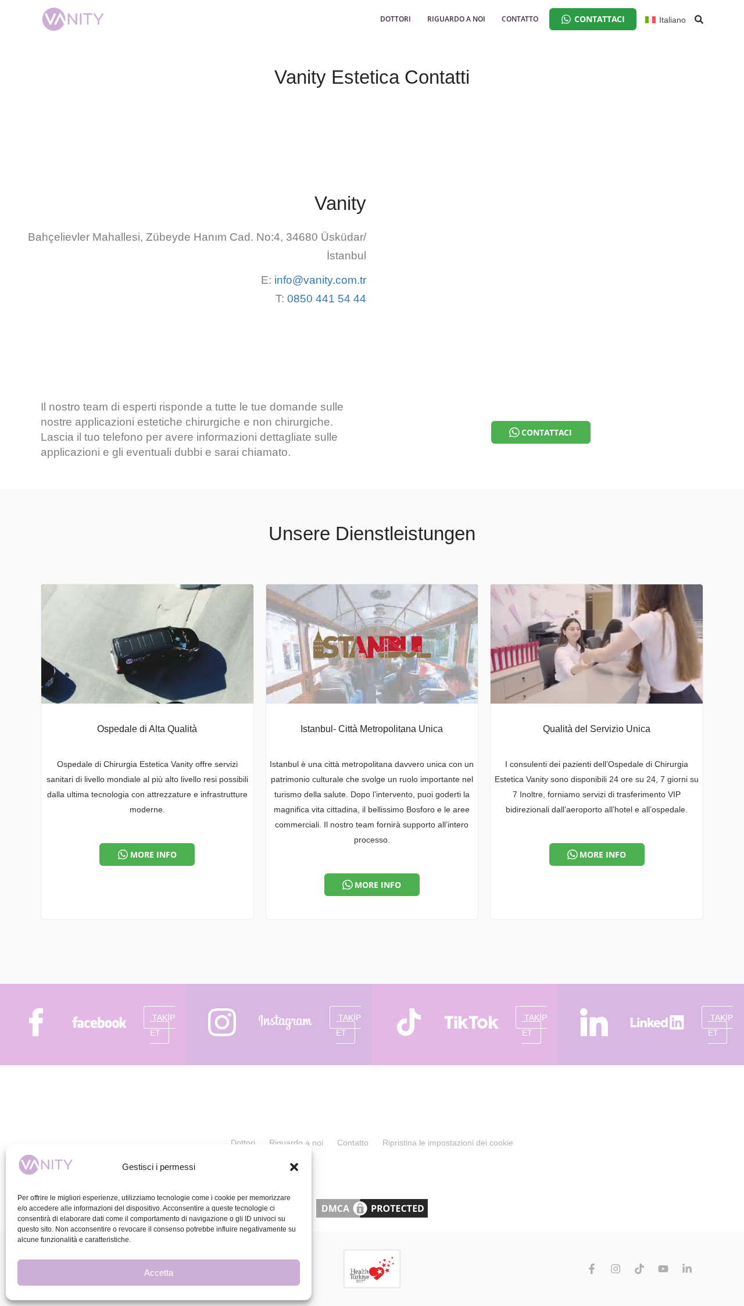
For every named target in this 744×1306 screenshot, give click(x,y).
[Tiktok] (639, 1268)
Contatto (354, 1142)
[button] (294, 1167)
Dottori (243, 1142)
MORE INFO (153, 854)
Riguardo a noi (296, 1142)
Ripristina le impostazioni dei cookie (447, 1142)
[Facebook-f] (591, 1268)
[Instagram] (615, 1268)
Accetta (158, 1273)
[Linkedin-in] (687, 1268)
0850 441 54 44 (326, 298)
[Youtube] (663, 1268)
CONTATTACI (546, 432)
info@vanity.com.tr (320, 280)
